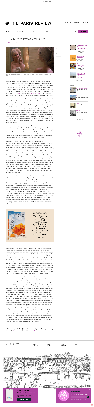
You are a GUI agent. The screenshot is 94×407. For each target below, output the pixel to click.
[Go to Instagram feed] (7, 343)
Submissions (49, 345)
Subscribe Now (24, 399)
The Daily (8, 31)
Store (82, 22)
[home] (28, 24)
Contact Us (35, 345)
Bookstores (63, 345)
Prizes (62, 344)
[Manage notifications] (91, 404)
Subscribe (83, 31)
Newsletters (76, 22)
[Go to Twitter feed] (14, 343)
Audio (40, 31)
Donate (69, 22)
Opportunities (78, 343)
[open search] (75, 31)
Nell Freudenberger (11, 42)
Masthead (63, 343)
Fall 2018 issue (36, 331)
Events (64, 22)
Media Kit (49, 344)
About (48, 31)
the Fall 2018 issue (35, 93)
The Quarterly (20, 31)
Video (76, 344)
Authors (32, 31)
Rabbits (18, 93)
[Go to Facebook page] (10, 343)
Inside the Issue (50, 42)
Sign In (86, 22)
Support (34, 344)
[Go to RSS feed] (17, 343)
